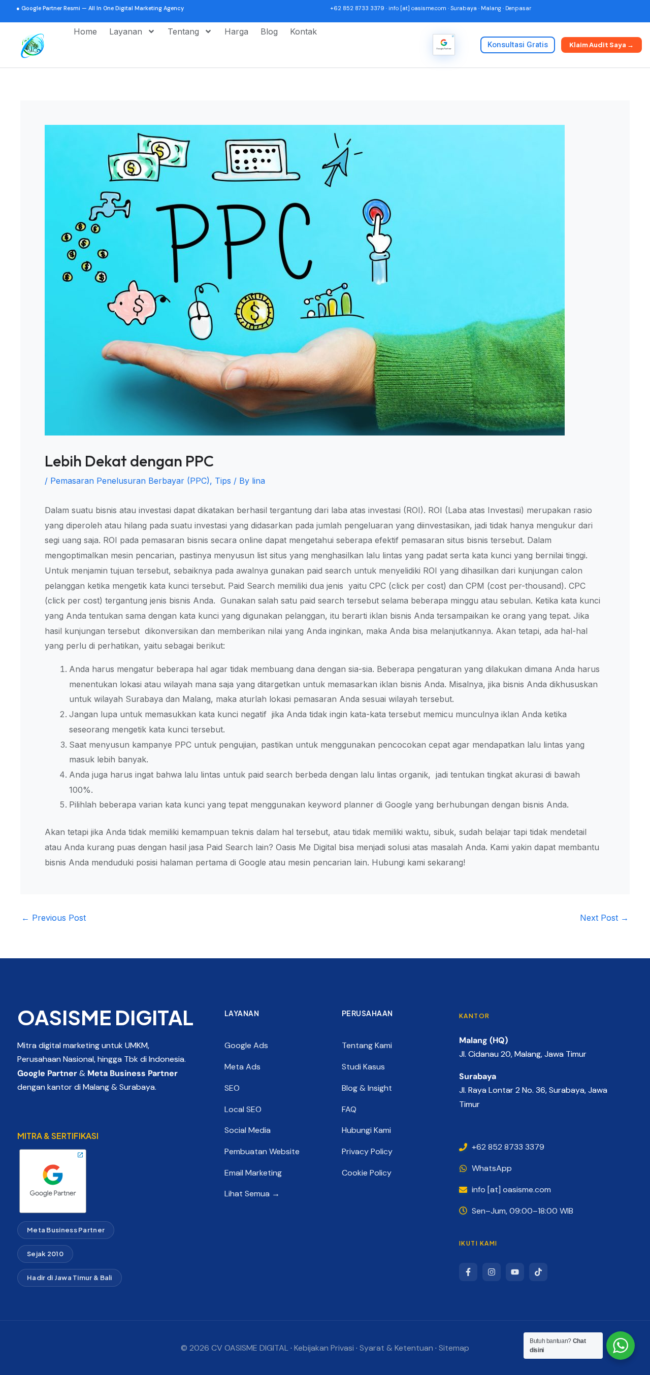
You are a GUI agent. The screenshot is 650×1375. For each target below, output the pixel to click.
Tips (223, 481)
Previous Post (53, 918)
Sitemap (454, 1348)
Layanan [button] (125, 31)
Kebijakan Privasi (324, 1348)
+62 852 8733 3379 (357, 8)
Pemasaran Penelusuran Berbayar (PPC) (130, 481)
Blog (269, 31)
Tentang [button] (183, 31)
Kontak (303, 31)
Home (85, 31)
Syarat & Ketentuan (396, 1348)
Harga (236, 31)
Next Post (604, 918)
